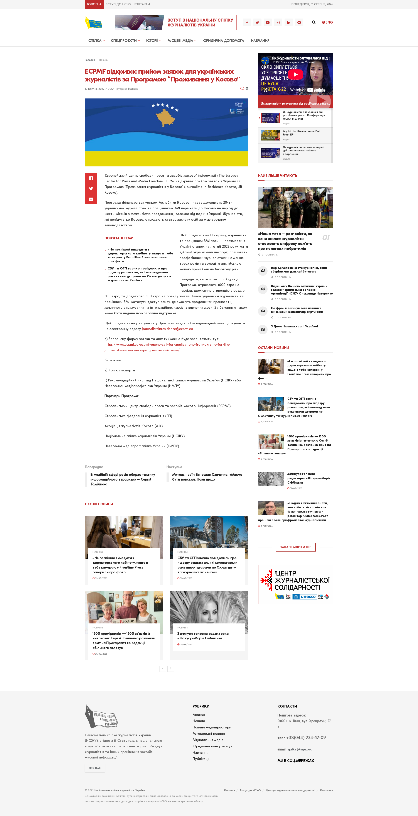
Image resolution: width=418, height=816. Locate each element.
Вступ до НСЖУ (118, 4)
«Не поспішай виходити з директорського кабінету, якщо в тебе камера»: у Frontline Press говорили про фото (140, 255)
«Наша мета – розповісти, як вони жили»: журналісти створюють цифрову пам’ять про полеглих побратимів (285, 241)
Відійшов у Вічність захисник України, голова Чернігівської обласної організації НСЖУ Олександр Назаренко (302, 289)
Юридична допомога (223, 41)
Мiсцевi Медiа (180, 41)
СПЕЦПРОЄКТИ (124, 41)
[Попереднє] (162, 669)
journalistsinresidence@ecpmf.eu (167, 329)
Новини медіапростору (212, 727)
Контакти (142, 4)
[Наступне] (170, 669)
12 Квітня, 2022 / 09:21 (99, 89)
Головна (94, 4)
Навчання (260, 41)
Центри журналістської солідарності (290, 790)
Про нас (95, 768)
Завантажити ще (295, 547)
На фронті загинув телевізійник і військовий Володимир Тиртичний (297, 310)
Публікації (201, 759)
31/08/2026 (100, 578)
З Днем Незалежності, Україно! (294, 326)
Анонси (199, 715)
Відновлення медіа (208, 740)
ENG (329, 22)
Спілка (94, 41)
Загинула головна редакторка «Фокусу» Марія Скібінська (308, 478)
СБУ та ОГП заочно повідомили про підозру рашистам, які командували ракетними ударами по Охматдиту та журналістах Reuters (139, 274)
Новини (103, 60)
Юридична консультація (212, 746)
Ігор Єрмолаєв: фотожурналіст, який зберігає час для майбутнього (299, 269)
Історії (152, 41)
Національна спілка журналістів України (119, 790)
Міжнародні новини (209, 734)
